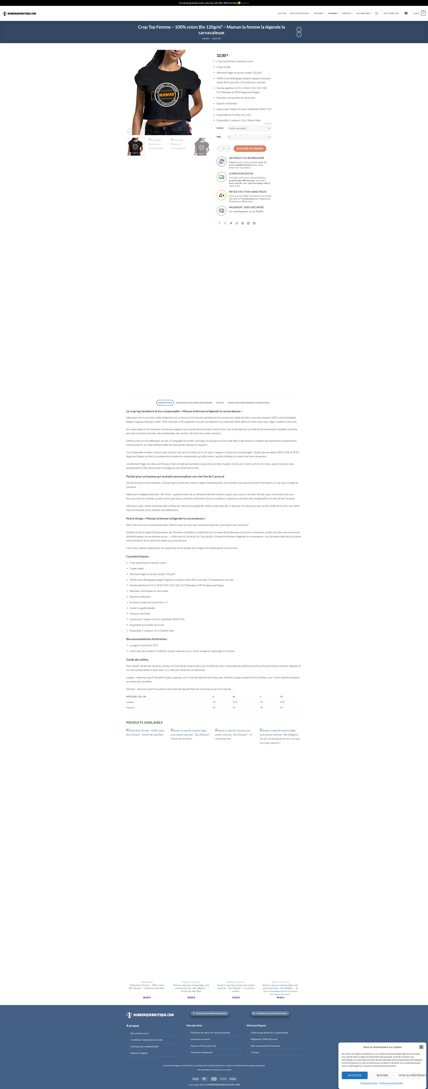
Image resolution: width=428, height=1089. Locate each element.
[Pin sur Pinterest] (242, 223)
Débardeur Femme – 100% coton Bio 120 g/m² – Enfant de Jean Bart (147, 986)
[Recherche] (376, 13)
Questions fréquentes (202, 1052)
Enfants (346, 13)
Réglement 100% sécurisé (264, 1039)
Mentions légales (139, 1053)
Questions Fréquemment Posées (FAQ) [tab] (249, 402)
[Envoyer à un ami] (237, 223)
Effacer (268, 123)
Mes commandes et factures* (266, 1045)
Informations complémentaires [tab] (194, 402)
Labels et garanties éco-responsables (269, 1032)
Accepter (354, 1075)
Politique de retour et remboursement (210, 1032)
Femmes (332, 13)
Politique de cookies (369, 1083)
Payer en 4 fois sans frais (203, 1045)
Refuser (382, 1075)
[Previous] (132, 92)
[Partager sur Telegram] (254, 223)
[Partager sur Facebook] (219, 223)
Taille (219, 137)
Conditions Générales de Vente (146, 1039)
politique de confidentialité (208, 1065)
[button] (421, 1047)
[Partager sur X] (225, 223)
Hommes (318, 13)
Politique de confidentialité (391, 1083)
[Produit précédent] (299, 34)
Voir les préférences (411, 1075)
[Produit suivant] (299, 29)
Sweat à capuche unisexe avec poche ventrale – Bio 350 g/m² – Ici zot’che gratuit (236, 988)
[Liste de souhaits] (406, 13)
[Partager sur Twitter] (231, 223)
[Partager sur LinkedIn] (248, 223)
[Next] (206, 92)
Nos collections (299, 13)
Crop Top (216, 38)
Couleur (220, 128)
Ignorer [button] (245, 2)
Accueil (282, 13)
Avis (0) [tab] (220, 402)
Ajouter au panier (250, 148)
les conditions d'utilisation (233, 1065)
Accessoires (363, 13)
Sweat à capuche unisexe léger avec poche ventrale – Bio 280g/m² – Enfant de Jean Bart (191, 988)
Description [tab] (165, 402)
